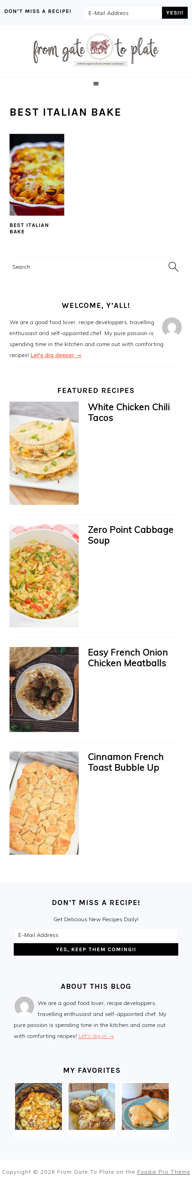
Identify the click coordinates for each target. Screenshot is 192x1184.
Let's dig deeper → (56, 355)
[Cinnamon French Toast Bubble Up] (44, 804)
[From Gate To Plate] (96, 70)
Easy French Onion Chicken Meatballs (128, 657)
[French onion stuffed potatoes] (91, 1106)
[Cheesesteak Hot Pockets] (145, 1106)
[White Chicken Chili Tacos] (44, 455)
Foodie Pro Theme (163, 1171)
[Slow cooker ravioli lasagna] (38, 1106)
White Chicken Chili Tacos (129, 412)
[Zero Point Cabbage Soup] (44, 577)
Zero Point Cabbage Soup (131, 535)
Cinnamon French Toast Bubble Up (126, 762)
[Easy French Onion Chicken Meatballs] (44, 691)
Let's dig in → (96, 1035)
